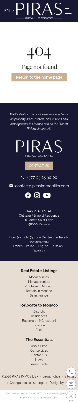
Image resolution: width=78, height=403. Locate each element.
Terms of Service (41, 397)
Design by (61, 382)
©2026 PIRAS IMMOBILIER (20, 376)
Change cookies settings (27, 382)
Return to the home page (39, 77)
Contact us (39, 165)
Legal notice (51, 376)
